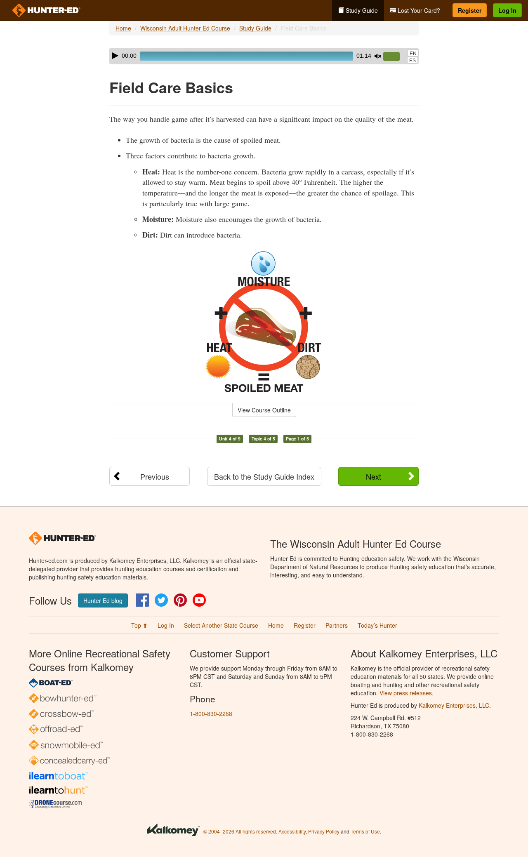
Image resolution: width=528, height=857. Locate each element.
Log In (507, 10)
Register (469, 10)
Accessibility (292, 831)
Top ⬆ (139, 625)
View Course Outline (264, 410)
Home (123, 28)
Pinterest (180, 600)
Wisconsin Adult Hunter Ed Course (185, 28)
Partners (336, 625)
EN (413, 54)
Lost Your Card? (418, 10)
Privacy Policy (323, 831)
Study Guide (361, 10)
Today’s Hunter (377, 625)
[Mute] (378, 56)
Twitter (161, 600)
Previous (154, 476)
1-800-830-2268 (211, 713)
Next (373, 476)
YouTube (199, 600)
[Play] (115, 55)
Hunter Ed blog (103, 600)
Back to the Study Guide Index (264, 476)
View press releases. (407, 693)
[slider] (394, 57)
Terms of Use (365, 831)
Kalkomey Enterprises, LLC (454, 705)
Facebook (142, 600)
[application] (264, 56)
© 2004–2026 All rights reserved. (240, 831)
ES (412, 61)
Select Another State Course (221, 625)
